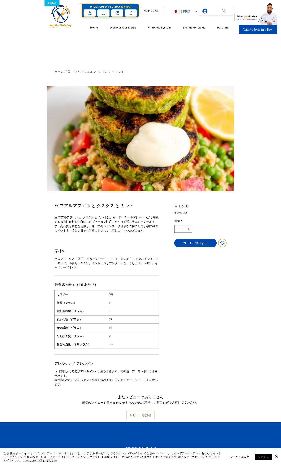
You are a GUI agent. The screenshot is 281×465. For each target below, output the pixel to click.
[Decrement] (177, 228)
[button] (151, 10)
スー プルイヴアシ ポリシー (40, 460)
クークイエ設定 (239, 456)
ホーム (59, 72)
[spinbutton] (183, 228)
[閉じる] (276, 456)
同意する (263, 456)
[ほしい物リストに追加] (222, 243)
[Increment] (188, 228)
